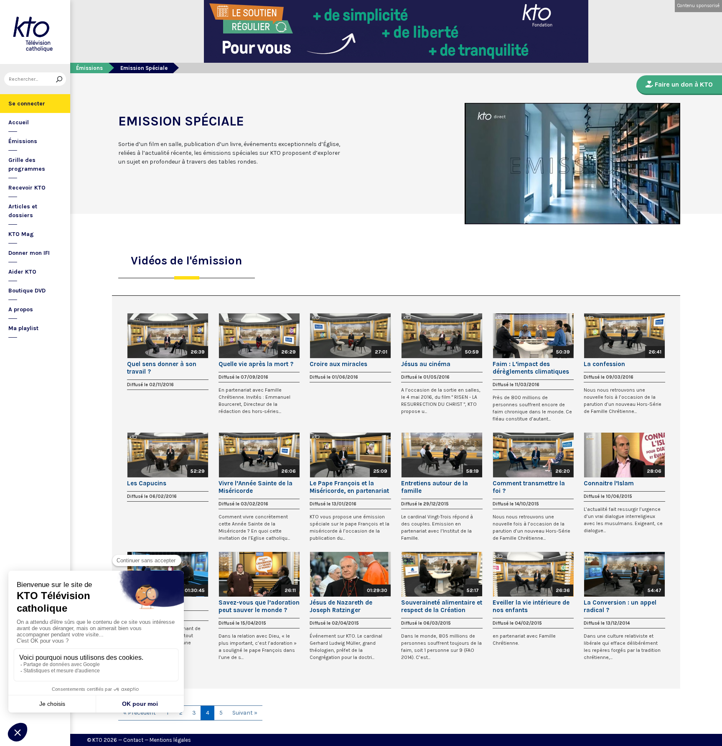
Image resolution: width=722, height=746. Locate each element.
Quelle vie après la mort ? (256, 364)
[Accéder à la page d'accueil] (35, 32)
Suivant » (244, 712)
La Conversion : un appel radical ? (620, 606)
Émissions (22, 141)
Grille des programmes (26, 164)
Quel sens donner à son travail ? (161, 367)
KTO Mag (21, 234)
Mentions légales (170, 740)
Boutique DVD (27, 290)
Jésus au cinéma (425, 364)
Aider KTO (22, 271)
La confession (604, 364)
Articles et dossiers (22, 211)
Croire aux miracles (338, 364)
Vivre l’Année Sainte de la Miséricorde (255, 487)
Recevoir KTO (27, 187)
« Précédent (139, 712)
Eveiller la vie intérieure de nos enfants (531, 606)
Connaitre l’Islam (609, 483)
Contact (133, 740)
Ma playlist (23, 328)
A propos (20, 309)
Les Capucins (146, 483)
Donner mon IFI (29, 252)
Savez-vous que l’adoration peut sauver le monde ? (259, 606)
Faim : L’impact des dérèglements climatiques (531, 367)
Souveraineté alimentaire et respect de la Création (441, 606)
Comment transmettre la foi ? (529, 487)
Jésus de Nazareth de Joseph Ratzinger (341, 606)
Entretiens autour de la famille (434, 487)
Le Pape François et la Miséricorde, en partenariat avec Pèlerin (349, 487)
